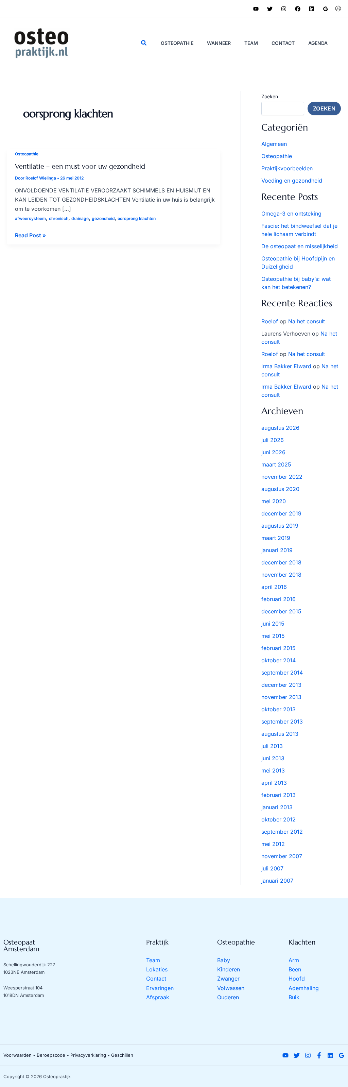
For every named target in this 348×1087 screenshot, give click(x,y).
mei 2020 (273, 501)
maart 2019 (275, 537)
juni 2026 (273, 452)
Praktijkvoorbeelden (287, 168)
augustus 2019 (279, 525)
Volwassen (230, 988)
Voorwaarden (17, 1055)
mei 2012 (273, 843)
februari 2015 (278, 648)
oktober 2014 (278, 660)
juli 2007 (272, 868)
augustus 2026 (280, 427)
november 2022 (281, 476)
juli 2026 (272, 440)
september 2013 (282, 721)
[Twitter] (270, 9)
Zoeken (269, 96)
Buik (294, 997)
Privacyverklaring (88, 1055)
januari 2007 (277, 880)
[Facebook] (297, 9)
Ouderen (228, 997)
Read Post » (30, 236)
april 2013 (274, 782)
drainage (80, 218)
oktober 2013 (278, 709)
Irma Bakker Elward (286, 366)
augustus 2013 (279, 733)
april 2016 (274, 586)
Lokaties (157, 969)
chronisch (58, 218)
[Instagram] (283, 9)
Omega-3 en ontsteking (291, 213)
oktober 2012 (278, 819)
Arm (294, 960)
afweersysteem (30, 218)
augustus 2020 (280, 489)
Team (153, 960)
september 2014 (282, 672)
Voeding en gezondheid (291, 180)
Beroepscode (51, 1055)
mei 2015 (273, 635)
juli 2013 (272, 746)
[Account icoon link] (338, 8)
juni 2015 (272, 623)
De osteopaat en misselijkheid (299, 246)
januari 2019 (277, 550)
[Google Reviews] (325, 9)
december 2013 (281, 684)
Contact (156, 978)
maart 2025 (276, 464)
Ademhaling (304, 988)
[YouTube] (256, 9)
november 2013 (281, 697)
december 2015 (281, 611)
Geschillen (122, 1055)
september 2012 (282, 831)
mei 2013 (273, 770)
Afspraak (157, 997)
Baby (223, 960)
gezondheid (103, 218)
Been (295, 969)
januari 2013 (277, 807)
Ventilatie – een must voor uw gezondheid (80, 166)
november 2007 (281, 856)
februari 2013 (278, 795)
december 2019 (281, 513)
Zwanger (228, 978)
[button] (144, 43)
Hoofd (297, 978)
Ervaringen (160, 988)
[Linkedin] (311, 9)
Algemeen (274, 143)
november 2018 (281, 574)
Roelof (269, 321)
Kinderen (228, 969)
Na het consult (306, 321)
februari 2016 (278, 599)
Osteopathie (26, 153)
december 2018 (281, 562)
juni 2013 (272, 758)
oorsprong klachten (137, 218)
